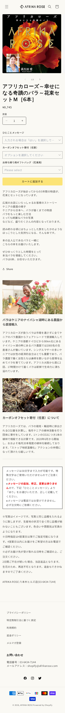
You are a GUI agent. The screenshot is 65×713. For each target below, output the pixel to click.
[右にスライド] (40, 79)
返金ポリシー (14, 635)
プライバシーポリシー (19, 612)
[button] (6, 6)
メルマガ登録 (14, 643)
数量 (4, 114)
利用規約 (11, 627)
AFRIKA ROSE (26, 705)
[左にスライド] (25, 79)
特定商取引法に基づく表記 (21, 620)
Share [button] (9, 269)
